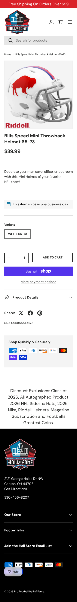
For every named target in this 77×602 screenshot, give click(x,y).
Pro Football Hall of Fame (29, 591)
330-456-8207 (16, 497)
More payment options (38, 282)
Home (7, 54)
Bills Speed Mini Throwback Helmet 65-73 (40, 54)
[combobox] (38, 40)
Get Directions (15, 489)
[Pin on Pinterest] (39, 313)
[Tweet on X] (21, 313)
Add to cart (52, 257)
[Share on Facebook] (30, 313)
